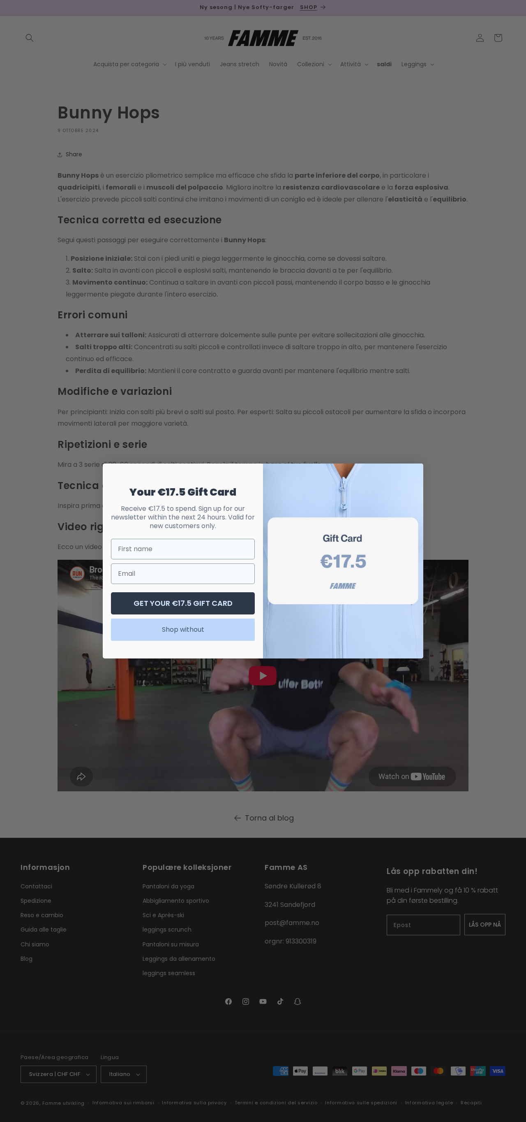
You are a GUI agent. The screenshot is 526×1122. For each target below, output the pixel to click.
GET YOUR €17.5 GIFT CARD (183, 603)
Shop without (183, 629)
